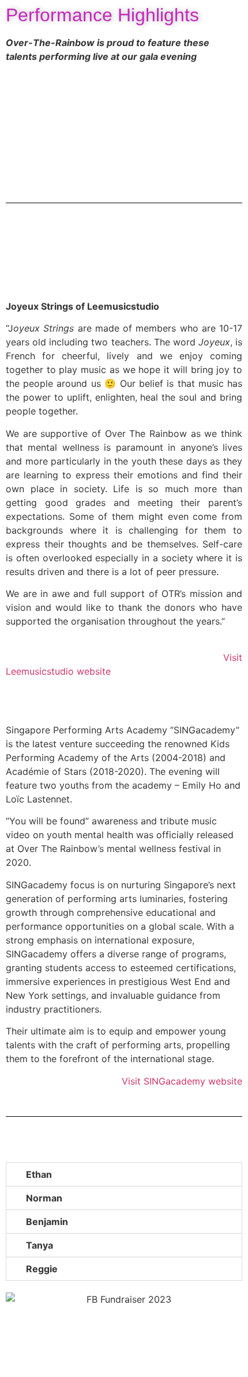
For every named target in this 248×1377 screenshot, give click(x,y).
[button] (17, 124)
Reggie (42, 1269)
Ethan (39, 1174)
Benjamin (47, 1221)
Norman (44, 1198)
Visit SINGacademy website (182, 1081)
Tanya (39, 1245)
